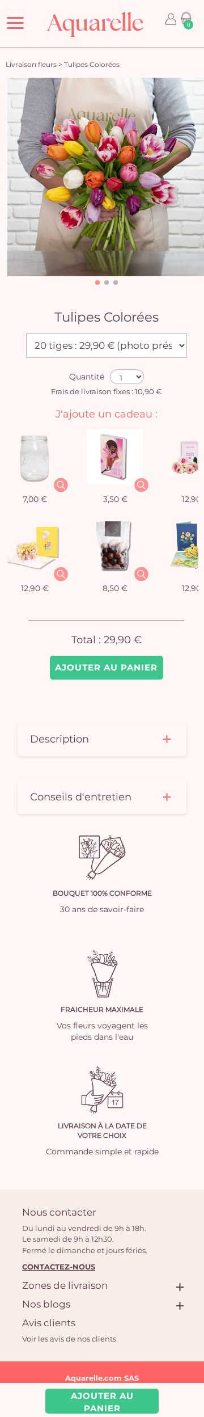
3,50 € (115, 499)
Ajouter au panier (106, 667)
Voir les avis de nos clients (69, 1338)
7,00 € (35, 499)
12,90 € (35, 588)
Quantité (86, 377)
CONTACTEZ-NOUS (58, 1266)
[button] (97, 282)
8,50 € (115, 588)
